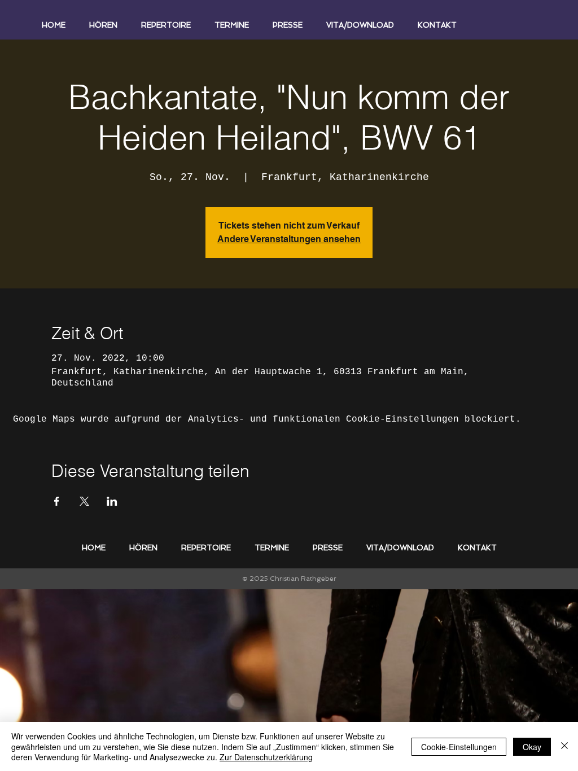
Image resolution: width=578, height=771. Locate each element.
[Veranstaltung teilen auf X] (84, 501)
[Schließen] (564, 746)
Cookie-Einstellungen (459, 746)
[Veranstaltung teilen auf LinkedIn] (112, 501)
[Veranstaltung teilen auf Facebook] (56, 501)
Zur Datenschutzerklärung (266, 757)
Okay (532, 746)
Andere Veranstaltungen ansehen (289, 239)
